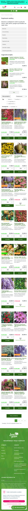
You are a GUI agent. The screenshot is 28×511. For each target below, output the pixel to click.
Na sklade (14, 106)
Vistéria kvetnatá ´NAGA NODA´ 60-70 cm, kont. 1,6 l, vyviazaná (20, 123)
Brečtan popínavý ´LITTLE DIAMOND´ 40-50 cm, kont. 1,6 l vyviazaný (7, 359)
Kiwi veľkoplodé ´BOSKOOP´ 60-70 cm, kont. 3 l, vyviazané (6, 224)
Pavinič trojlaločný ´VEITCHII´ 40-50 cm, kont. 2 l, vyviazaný (17, 58)
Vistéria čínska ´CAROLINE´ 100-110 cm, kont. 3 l (7, 291)
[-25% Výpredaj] (20, 183)
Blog (2, 456)
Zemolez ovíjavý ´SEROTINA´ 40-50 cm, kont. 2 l (19, 190)
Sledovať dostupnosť (20, 205)
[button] (26, 506)
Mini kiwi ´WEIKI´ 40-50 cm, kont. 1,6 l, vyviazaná (16, 69)
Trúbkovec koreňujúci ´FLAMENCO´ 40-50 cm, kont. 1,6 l (7, 325)
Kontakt (3, 458)
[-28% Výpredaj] (20, 250)
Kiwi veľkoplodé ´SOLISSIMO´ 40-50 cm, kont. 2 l (20, 156)
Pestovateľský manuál (19, 461)
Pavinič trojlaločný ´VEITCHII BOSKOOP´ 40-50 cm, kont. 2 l (7, 123)
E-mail (2, 480)
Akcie (10, 99)
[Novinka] (7, 115)
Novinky (17, 99)
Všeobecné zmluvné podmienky (18, 454)
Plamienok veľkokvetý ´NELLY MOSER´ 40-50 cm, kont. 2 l (20, 325)
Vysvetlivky (16, 450)
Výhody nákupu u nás (18, 447)
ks (8, 134)
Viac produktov (14, 416)
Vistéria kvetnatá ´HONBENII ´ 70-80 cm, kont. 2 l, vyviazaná (17, 81)
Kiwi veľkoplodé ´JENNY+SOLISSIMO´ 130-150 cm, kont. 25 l (7, 258)
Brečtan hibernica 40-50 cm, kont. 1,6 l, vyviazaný (20, 291)
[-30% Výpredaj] (20, 115)
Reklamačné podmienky (19, 473)
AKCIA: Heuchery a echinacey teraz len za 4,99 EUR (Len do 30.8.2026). (15, 3)
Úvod (2, 15)
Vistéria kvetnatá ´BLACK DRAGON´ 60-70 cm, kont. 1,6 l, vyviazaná (7, 190)
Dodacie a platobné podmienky (18, 458)
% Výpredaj (11, 101)
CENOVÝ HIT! (11, 103)
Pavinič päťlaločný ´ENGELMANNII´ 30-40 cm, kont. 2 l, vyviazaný (20, 224)
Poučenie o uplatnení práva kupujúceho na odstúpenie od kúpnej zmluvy (20, 465)
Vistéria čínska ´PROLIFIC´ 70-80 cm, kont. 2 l (20, 359)
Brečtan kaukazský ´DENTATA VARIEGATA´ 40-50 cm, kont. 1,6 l (19, 393)
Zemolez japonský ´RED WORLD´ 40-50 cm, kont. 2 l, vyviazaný (7, 393)
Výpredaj (3, 453)
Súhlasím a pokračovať (14, 501)
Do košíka (7, 171)
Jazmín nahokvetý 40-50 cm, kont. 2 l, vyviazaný (7, 156)
